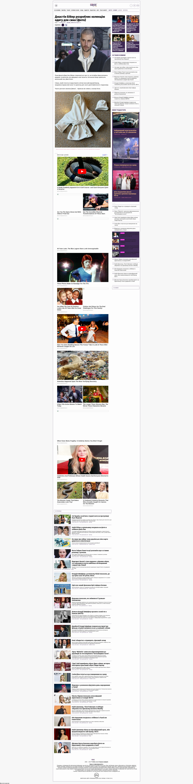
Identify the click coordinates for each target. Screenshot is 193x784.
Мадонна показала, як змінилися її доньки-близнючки (88, 599)
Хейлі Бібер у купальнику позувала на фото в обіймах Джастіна (89, 528)
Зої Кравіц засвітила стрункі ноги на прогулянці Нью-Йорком (90, 517)
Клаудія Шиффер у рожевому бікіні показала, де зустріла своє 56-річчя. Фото (91, 575)
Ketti (80, 522)
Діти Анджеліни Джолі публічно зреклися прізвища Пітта (125, 193)
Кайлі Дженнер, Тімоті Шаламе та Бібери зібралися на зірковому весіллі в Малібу (87, 708)
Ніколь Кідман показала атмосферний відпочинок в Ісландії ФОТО (87, 697)
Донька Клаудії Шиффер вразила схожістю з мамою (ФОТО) (89, 612)
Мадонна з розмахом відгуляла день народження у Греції (91, 686)
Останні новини (118, 55)
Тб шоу (68, 10)
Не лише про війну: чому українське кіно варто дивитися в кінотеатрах (90, 540)
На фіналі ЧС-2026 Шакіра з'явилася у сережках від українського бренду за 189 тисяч (133, 27)
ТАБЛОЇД (63, 10)
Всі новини (57, 10)
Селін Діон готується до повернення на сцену (89, 674)
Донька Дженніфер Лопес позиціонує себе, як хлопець (128, 241)
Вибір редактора (119, 110)
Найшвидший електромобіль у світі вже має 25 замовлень (125, 131)
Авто (98, 10)
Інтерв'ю (125, 10)
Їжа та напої (103, 10)
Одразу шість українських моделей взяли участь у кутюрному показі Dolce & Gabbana (118, 46)
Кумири (115, 10)
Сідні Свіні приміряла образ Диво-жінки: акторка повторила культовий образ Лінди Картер (91, 664)
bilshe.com (95, 762)
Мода (81, 10)
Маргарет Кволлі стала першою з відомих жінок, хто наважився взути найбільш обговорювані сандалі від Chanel (90, 563)
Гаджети (86, 10)
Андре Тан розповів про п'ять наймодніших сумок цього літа (133, 45)
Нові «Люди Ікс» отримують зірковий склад (89, 640)
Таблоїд (90, 522)
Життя (110, 10)
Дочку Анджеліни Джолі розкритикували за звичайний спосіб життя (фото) (129, 234)
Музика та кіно (75, 10)
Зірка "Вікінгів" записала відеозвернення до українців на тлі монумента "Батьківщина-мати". (90, 653)
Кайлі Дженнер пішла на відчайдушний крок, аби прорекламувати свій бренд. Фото (91, 730)
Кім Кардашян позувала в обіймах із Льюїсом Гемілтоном (89, 718)
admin (80, 544)
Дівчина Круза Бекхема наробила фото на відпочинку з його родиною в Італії (88, 744)
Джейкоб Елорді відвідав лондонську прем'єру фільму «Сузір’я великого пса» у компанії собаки (91, 627)
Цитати (120, 10)
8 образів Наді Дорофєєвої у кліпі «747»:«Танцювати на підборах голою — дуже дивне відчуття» (119, 27)
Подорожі (93, 10)
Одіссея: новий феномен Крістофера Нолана (89, 585)
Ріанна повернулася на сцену (125, 165)
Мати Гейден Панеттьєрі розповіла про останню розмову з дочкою (90, 551)
